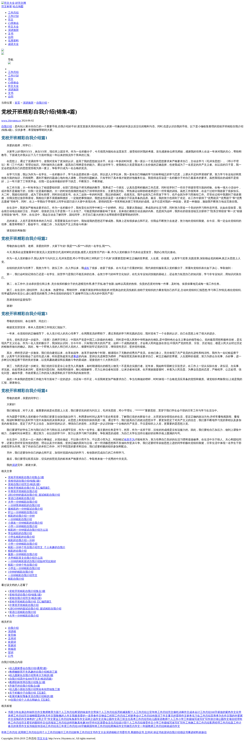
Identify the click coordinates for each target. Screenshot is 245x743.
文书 (10, 33)
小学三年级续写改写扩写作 (194, 719)
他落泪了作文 (160, 715)
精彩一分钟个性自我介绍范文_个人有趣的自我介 (36, 547)
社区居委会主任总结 (107, 722)
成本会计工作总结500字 (203, 712)
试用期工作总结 (27, 732)
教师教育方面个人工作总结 (59, 712)
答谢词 (12, 645)
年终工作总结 (9, 732)
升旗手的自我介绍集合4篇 (24, 685)
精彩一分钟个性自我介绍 (22, 564)
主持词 (12, 638)
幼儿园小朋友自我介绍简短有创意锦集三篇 (34, 689)
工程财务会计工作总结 (138, 715)
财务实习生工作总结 (199, 715)
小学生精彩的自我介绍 (21, 536)
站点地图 (18, 6)
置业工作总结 (61, 719)
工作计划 (13, 16)
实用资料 (13, 40)
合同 (10, 37)
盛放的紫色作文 (226, 712)
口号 (10, 656)
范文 (10, 19)
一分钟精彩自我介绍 (20, 519)
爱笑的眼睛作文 (36, 722)
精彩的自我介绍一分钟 (21, 515)
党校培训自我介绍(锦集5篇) (24, 480)
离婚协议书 (137, 732)
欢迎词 (12, 642)
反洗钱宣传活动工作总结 (41, 726)
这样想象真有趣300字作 (81, 722)
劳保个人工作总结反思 (106, 712)
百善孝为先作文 (220, 715)
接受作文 (148, 722)
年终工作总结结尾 (102, 726)
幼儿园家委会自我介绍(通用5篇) (28, 668)
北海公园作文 (109, 719)
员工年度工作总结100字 (70, 726)
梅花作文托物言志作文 (126, 726)
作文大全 (13, 26)
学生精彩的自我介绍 (20, 533)
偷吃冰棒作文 (181, 712)
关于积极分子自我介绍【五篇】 (28, 692)
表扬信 (203, 732)
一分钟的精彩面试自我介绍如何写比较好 (32, 561)
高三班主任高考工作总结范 (133, 719)
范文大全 (42, 738)
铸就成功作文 (172, 726)
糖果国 (88, 726)
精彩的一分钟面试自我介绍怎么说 (28, 529)
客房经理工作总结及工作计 (225, 722)
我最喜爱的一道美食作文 (86, 715)
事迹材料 (193, 732)
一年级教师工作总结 (152, 726)
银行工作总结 (66, 732)
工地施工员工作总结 (197, 722)
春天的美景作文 (17, 726)
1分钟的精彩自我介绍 (20, 571)
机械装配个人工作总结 (133, 712)
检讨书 (118, 732)
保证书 (157, 732)
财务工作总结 (82, 732)
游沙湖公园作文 (219, 719)
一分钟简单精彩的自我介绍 (24, 505)
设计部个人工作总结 (131, 722)
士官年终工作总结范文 (160, 712)
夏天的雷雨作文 (177, 715)
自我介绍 (41, 102)
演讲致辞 (13, 30)
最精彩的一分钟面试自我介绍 (25, 508)
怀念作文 (37, 712)
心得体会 (13, 23)
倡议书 (184, 732)
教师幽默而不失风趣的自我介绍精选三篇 (33, 671)
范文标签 (6, 6)
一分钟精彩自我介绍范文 (22, 575)
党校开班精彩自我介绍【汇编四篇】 (29, 487)
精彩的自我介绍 (17, 550)
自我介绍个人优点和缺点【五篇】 (31, 699)
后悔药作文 (20, 719)
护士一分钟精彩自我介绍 (22, 512)
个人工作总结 (50, 732)
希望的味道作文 (84, 712)
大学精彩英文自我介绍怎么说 (25, 557)
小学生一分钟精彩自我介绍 (24, 568)
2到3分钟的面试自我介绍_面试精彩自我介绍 (34, 494)
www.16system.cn (11, 120)
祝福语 (12, 649)
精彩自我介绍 (16, 578)
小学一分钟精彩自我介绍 (22, 526)
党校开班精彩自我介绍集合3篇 (26, 477)
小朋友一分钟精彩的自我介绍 (25, 522)
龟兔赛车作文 (77, 719)
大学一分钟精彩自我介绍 (22, 501)
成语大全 (13, 44)
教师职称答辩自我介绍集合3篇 (27, 682)
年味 (29, 712)
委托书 (126, 732)
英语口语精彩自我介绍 (21, 498)
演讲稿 (12, 631)
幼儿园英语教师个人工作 (163, 719)
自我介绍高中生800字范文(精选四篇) (30, 678)
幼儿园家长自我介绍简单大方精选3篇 (31, 675)
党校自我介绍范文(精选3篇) (24, 484)
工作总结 (13, 12)
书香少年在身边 (17, 712)
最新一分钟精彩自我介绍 (22, 554)
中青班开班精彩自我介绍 (22, 491)
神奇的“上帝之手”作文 (40, 719)
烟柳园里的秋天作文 (41, 715)
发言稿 (12, 635)
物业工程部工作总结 (113, 715)
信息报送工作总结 (56, 722)
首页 (17, 102)
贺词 (10, 652)
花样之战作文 (93, 719)
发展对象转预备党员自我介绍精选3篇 (31, 696)
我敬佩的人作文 (62, 715)
